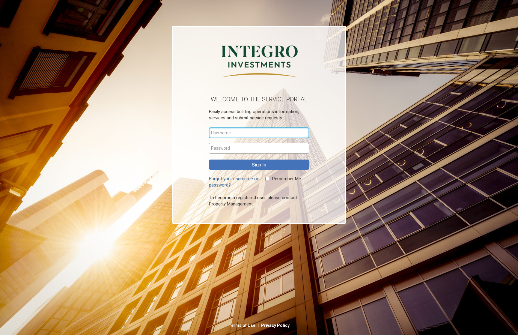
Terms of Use (242, 325)
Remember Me (286, 178)
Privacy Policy (275, 325)
